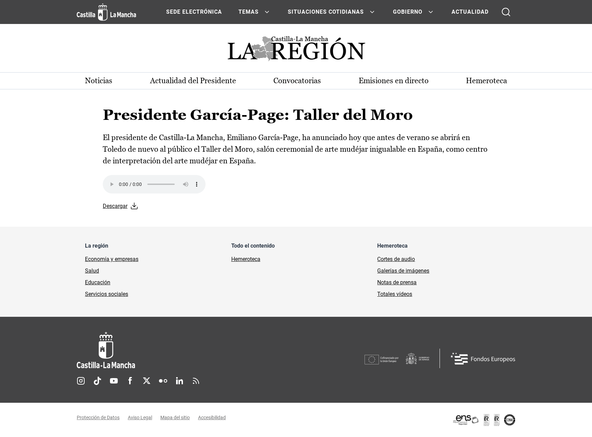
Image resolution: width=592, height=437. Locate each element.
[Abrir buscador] (506, 12)
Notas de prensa (397, 282)
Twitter (146, 381)
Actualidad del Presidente (193, 80)
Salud (92, 270)
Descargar (115, 206)
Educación (97, 282)
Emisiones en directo (394, 80)
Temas (248, 12)
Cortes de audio (396, 259)
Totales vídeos (394, 294)
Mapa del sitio (175, 417)
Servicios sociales (106, 294)
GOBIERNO (407, 12)
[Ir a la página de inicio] (106, 12)
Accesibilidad (212, 417)
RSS (196, 381)
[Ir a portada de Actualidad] (296, 50)
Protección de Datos (98, 417)
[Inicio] (169, 350)
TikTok (97, 381)
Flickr (163, 381)
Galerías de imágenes (403, 270)
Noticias (98, 80)
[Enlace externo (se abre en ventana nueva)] (483, 420)
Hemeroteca (486, 80)
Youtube (114, 381)
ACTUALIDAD (470, 12)
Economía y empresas (111, 259)
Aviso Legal (140, 417)
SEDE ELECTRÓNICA (194, 12)
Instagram (81, 381)
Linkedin (179, 381)
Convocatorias (297, 80)
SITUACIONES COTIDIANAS (326, 12)
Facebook (130, 381)
